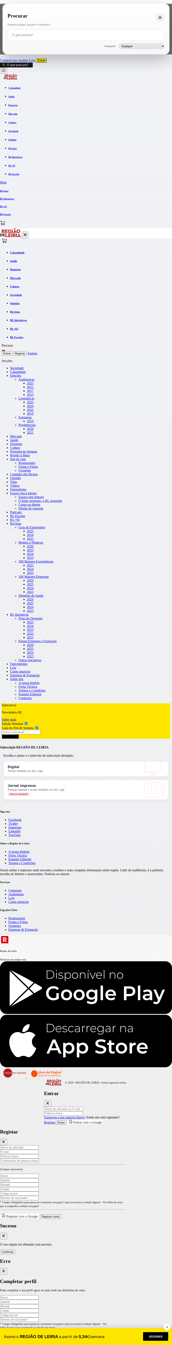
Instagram (14, 827)
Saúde (14, 440)
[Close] (47, 1103)
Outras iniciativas (29, 660)
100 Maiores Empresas (33, 576)
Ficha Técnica (27, 686)
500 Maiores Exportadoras (35, 561)
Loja (32, 60)
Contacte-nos (9, 60)
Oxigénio (24, 470)
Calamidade (18, 372)
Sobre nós (16, 679)
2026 (30, 428)
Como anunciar (20, 671)
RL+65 (15, 520)
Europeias (25, 417)
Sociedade (17, 368)
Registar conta (50, 1216)
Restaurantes (26, 463)
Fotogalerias (18, 489)
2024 (30, 406)
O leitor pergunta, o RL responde (40, 501)
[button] (86, 182)
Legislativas (26, 398)
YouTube (14, 835)
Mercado (16, 436)
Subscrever (10, 736)
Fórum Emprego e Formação (37, 641)
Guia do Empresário (31, 527)
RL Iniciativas (19, 614)
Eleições (15, 375)
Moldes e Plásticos (30, 542)
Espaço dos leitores (31, 497)
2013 (30, 394)
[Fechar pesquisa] (160, 17)
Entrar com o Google (87, 1122)
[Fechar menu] (25, 235)
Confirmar (7, 1252)
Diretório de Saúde (30, 595)
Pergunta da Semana (23, 451)
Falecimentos (18, 664)
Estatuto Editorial (29, 694)
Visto (13, 482)
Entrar (41, 60)
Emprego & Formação (25, 675)
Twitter (13, 823)
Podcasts (16, 512)
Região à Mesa (20, 455)
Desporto (16, 444)
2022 (30, 410)
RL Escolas (17, 516)
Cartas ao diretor (29, 504)
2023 (30, 538)
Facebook (14, 820)
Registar (20, 353)
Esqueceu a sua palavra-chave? (64, 1117)
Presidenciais (27, 425)
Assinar (23, 60)
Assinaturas (16, 894)
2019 (30, 413)
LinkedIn (14, 831)
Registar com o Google (21, 1216)
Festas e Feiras (28, 466)
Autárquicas (26, 379)
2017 (30, 391)
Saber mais (9, 719)
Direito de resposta (30, 508)
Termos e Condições (32, 690)
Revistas (15, 523)
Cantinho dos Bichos (24, 474)
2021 (30, 387)
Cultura (15, 447)
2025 (30, 383)
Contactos (25, 698)
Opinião (15, 478)
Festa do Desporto (30, 618)
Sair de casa (18, 459)
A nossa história (28, 683)
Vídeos (15, 485)
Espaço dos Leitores (23, 493)
